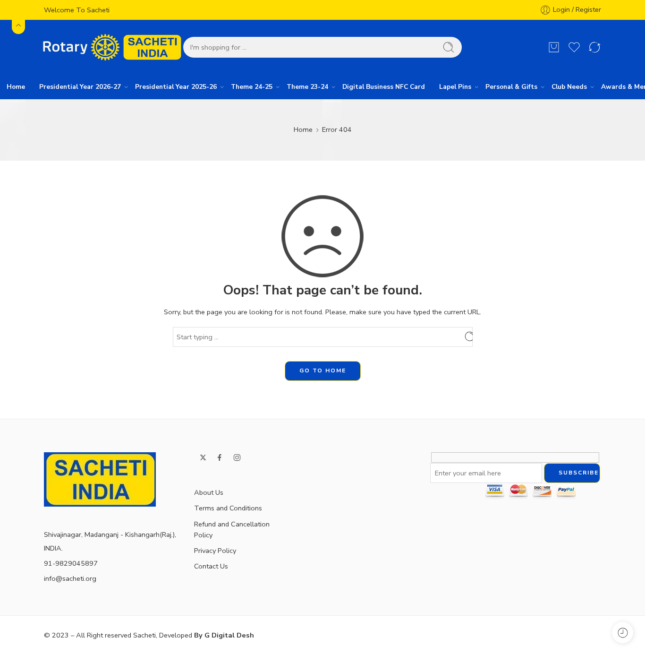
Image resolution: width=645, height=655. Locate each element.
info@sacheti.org (70, 578)
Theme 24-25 (251, 86)
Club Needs (569, 86)
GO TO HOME (322, 370)
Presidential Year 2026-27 (80, 86)
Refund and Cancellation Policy (232, 529)
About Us (208, 492)
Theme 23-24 (307, 86)
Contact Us (211, 566)
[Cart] (553, 47)
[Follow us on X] (203, 457)
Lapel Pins (455, 86)
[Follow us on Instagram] (237, 457)
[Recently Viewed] (622, 632)
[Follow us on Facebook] (219, 457)
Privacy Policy (215, 550)
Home (16, 86)
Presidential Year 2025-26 (176, 86)
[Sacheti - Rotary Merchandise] (113, 47)
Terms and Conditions (228, 508)
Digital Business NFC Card (383, 86)
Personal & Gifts (511, 86)
